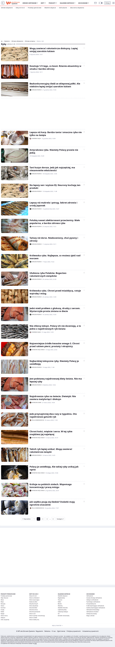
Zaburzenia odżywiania (77, 8)
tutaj (35, 643)
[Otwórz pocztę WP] (95, 3)
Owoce (2, 606)
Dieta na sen (32, 613)
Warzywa (3, 604)
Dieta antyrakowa (33, 606)
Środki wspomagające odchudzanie (95, 606)
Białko (59, 602)
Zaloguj (107, 3)
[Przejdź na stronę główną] (3, 4)
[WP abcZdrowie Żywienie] (1, 41)
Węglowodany (61, 598)
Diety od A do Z (20, 8)
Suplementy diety (62, 610)
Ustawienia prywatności (90, 631)
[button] (100, 3)
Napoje (2, 613)
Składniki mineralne (63, 608)
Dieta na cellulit (33, 617)
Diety (42, 3)
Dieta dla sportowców (34, 611)
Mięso (2, 602)
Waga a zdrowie (90, 615)
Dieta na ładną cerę (34, 619)
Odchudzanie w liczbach (92, 611)
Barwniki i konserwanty (63, 615)
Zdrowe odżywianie (29, 3)
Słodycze (3, 617)
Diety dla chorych (33, 604)
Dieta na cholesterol (34, 598)
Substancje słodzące (63, 611)
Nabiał (2, 611)
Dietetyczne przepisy (91, 613)
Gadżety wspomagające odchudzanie (95, 608)
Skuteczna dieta (33, 602)
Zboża (2, 600)
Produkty (52, 3)
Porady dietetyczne (91, 604)
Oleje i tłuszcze (4, 598)
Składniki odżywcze (67, 3)
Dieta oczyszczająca (34, 600)
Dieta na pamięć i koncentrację (37, 615)
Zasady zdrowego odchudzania (94, 598)
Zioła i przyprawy (5, 619)
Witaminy (60, 606)
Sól (58, 613)
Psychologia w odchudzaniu (93, 602)
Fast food (3, 608)
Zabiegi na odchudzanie (92, 600)
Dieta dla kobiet (33, 608)
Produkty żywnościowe (34, 8)
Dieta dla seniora (33, 610)
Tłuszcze (60, 600)
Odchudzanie (83, 3)
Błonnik (60, 604)
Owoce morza (4, 615)
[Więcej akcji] (84, 48)
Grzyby (2, 610)
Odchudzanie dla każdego (92, 610)
